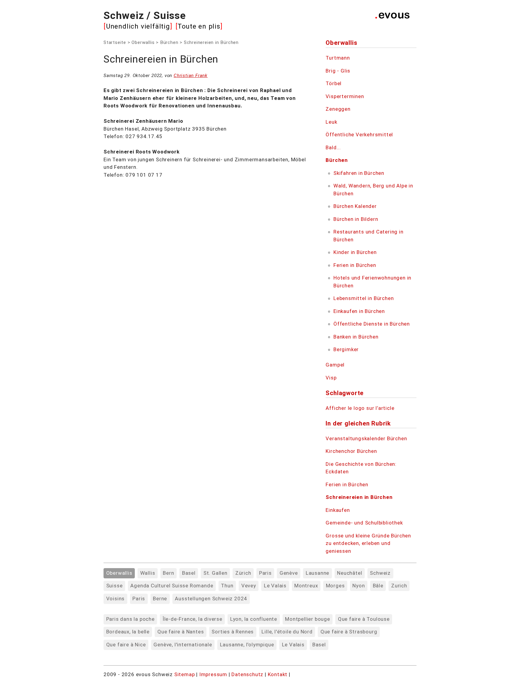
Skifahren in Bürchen (358, 173)
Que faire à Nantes (180, 632)
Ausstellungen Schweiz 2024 (211, 599)
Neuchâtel (349, 573)
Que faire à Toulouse (364, 619)
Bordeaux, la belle (128, 632)
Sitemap (184, 674)
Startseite (115, 42)
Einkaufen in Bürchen (359, 311)
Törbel (334, 83)
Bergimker (346, 349)
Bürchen (169, 42)
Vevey (248, 586)
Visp (331, 378)
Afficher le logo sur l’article (360, 408)
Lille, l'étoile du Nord (287, 632)
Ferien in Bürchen (354, 265)
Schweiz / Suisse (145, 15)
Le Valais (275, 586)
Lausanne (317, 573)
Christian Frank (191, 75)
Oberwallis (143, 42)
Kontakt (278, 674)
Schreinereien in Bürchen (359, 497)
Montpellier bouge (307, 619)
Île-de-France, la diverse (192, 619)
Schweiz (380, 573)
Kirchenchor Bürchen (351, 451)
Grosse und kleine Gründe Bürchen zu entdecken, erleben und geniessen (368, 543)
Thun (227, 586)
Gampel (335, 365)
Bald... (333, 147)
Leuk (331, 122)
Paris (265, 573)
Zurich (399, 586)
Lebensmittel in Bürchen (363, 298)
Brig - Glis (338, 71)
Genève (289, 573)
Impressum (214, 674)
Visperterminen (345, 96)
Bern (168, 573)
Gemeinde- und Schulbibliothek (364, 523)
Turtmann (338, 58)
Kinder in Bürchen (355, 252)
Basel (189, 573)
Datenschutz (247, 674)
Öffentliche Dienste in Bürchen (371, 324)
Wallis (147, 573)
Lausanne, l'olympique (247, 645)
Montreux (306, 586)
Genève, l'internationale (182, 645)
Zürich (243, 573)
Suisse (114, 586)
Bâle (378, 586)
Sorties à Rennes (233, 632)
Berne (160, 599)
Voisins (115, 599)
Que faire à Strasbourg (348, 632)
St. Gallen (215, 573)
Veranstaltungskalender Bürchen (366, 438)
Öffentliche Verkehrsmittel (359, 134)
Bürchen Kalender (355, 206)
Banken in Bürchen (356, 337)
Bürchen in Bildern (355, 219)
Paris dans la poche (130, 619)
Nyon (358, 586)
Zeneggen (338, 109)
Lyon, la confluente (253, 619)
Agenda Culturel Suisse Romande (171, 586)
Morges (335, 586)
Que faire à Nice (126, 645)
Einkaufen (338, 510)
